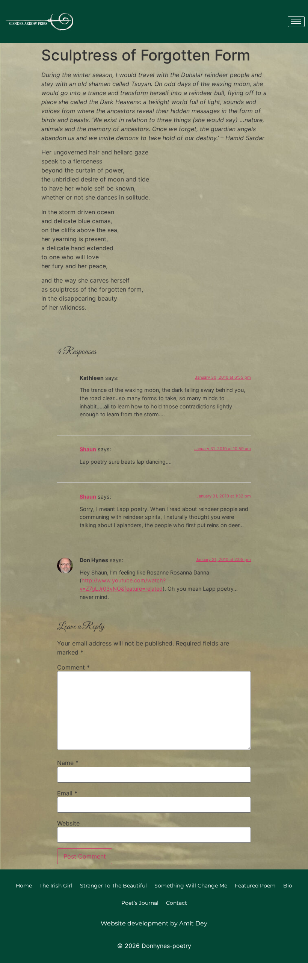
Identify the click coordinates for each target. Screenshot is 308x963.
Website (68, 823)
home (24, 885)
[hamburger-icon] (296, 21)
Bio (287, 885)
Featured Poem (255, 885)
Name (68, 763)
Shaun (88, 449)
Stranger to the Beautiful (113, 885)
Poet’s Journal (140, 903)
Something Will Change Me (190, 885)
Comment (73, 667)
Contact (176, 903)
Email (67, 793)
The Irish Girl (55, 885)
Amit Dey (193, 923)
